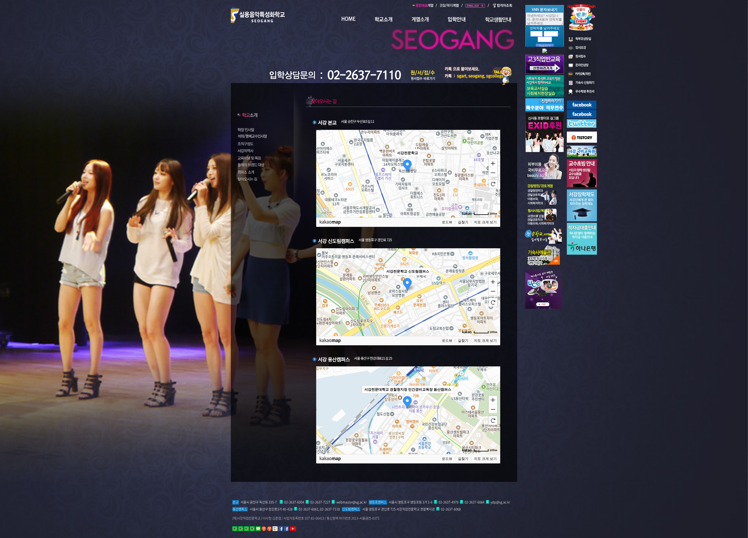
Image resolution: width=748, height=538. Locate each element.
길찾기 (463, 222)
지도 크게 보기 (485, 222)
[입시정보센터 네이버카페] (252, 528)
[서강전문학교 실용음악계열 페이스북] (286, 528)
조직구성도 (259, 144)
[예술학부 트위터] (581, 121)
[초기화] (493, 184)
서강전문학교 (453, 36)
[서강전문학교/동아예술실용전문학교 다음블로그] (275, 528)
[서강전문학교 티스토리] (264, 528)
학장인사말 (259, 129)
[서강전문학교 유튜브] (293, 528)
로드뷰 (447, 222)
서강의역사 (259, 151)
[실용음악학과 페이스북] (581, 112)
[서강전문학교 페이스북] (581, 103)
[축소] (493, 173)
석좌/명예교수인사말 (259, 136)
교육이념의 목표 (259, 158)
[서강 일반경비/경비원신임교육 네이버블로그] (258, 528)
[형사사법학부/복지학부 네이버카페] (240, 528)
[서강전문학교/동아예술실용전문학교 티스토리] (269, 528)
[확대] (493, 163)
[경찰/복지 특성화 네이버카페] (234, 528)
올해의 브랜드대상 (259, 165)
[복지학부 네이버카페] (246, 528)
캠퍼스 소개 (259, 172)
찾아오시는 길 (259, 179)
